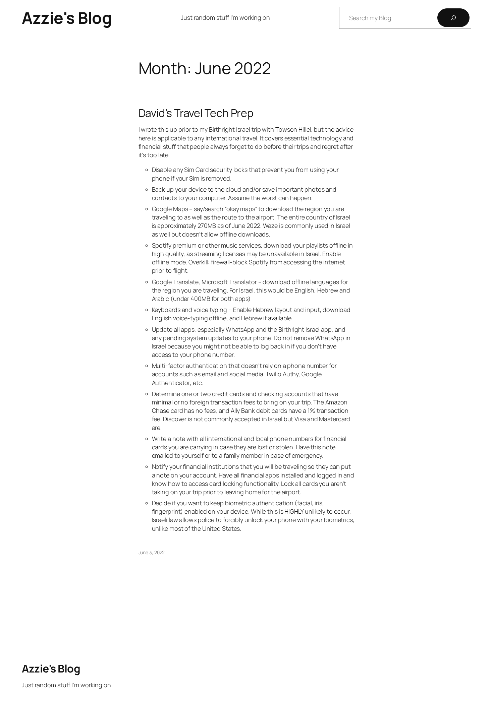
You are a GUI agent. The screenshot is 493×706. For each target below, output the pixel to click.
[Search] (453, 17)
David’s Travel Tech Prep (196, 113)
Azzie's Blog (67, 17)
